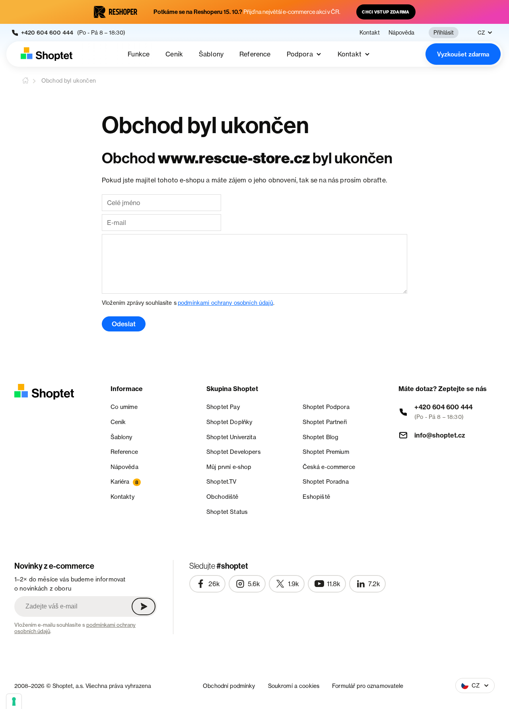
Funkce (139, 54)
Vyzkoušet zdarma (463, 54)
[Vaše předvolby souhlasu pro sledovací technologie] (13, 701)
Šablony (211, 54)
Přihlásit (443, 32)
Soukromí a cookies (294, 685)
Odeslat (124, 324)
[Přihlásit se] (143, 606)
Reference (254, 54)
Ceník (174, 54)
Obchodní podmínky (229, 685)
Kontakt (369, 32)
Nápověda (401, 32)
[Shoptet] (46, 54)
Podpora (300, 54)
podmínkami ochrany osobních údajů (225, 302)
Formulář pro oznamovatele (368, 685)
